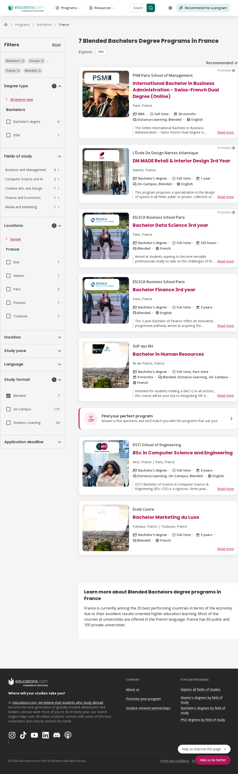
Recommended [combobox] (219, 62)
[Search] (151, 8)
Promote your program (143, 699)
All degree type (21, 99)
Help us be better (213, 760)
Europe (15, 239)
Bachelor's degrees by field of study (203, 710)
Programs (69, 8)
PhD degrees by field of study (203, 719)
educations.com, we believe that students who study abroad (58, 702)
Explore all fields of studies (201, 689)
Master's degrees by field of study (201, 700)
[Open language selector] (170, 8)
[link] (64, 24)
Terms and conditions (174, 761)
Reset (56, 44)
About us (132, 689)
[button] (15, 61)
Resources (103, 8)
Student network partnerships (148, 708)
